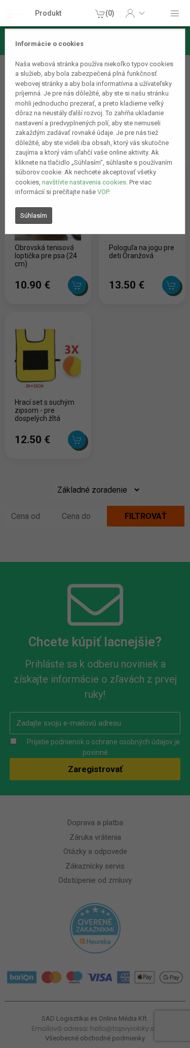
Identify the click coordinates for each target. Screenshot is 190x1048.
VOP (102, 192)
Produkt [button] (48, 13)
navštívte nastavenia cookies (84, 182)
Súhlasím (33, 215)
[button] (135, 13)
